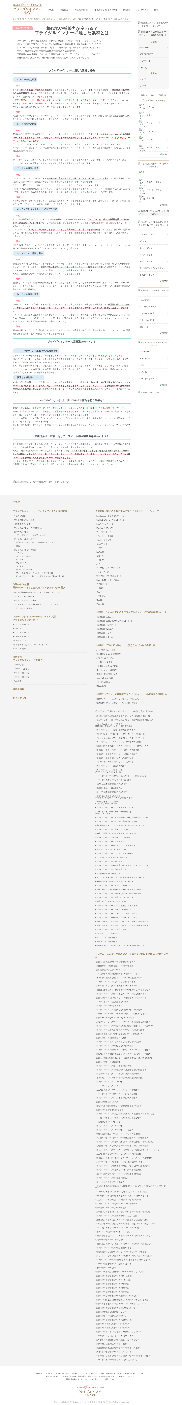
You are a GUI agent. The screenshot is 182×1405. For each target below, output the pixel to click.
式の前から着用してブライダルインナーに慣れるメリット (120, 825)
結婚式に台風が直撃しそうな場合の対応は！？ (115, 962)
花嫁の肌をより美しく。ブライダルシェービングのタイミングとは (124, 1236)
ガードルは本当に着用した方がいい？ (112, 792)
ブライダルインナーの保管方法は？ (111, 766)
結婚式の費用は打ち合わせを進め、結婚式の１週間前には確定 (122, 1300)
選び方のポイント (21, 532)
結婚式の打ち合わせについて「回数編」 (113, 1288)
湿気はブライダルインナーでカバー (111, 849)
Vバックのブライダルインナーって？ (111, 857)
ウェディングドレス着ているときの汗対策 (114, 1066)
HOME (51, 10)
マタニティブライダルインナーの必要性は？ (114, 758)
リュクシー (144, 79)
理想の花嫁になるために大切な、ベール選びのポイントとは (121, 1252)
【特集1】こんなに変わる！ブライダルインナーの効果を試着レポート (131, 612)
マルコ (99, 600)
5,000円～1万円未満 (147, 306)
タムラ (99, 592)
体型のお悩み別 (81, 10)
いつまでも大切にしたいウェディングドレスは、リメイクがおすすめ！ (126, 1224)
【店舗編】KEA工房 (104, 629)
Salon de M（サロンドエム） (108, 580)
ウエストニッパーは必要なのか (109, 788)
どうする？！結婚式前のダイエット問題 (113, 1232)
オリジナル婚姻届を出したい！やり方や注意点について (119, 978)
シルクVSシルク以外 (105, 678)
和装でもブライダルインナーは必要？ (112, 901)
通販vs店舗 (101, 686)
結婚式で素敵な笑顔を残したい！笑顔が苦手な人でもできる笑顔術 (124, 1058)
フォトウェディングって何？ (108, 1086)
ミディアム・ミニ (146, 261)
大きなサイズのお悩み (23, 608)
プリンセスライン (146, 234)
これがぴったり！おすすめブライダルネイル (114, 1336)
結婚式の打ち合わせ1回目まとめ (109, 1110)
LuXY (141, 365)
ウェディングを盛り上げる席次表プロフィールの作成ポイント (122, 1030)
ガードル (150, 139)
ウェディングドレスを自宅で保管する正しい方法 (116, 1216)
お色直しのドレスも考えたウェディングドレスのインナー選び (122, 1146)
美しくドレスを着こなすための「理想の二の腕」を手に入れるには (124, 1256)
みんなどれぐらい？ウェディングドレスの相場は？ (117, 1090)
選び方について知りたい (106, 941)
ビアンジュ (101, 596)
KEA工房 (143, 68)
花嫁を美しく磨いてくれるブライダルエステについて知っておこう (124, 1244)
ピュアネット (145, 61)
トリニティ (101, 588)
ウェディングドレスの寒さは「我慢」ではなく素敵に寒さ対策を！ (124, 1166)
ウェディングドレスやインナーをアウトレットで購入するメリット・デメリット (129, 1150)
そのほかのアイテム (24, 569)
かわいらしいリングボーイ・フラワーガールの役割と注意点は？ (123, 1022)
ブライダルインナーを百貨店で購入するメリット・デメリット (122, 865)
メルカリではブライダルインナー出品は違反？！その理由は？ (122, 1138)
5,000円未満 (144, 300)
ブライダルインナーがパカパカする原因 (113, 837)
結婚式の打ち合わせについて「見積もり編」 (114, 1320)
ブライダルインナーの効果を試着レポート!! (72, 472)
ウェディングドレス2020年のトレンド (112, 1082)
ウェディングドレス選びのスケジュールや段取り (116, 1204)
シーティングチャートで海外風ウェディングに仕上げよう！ (121, 1014)
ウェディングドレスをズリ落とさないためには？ (116, 1098)
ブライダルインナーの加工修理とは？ (112, 869)
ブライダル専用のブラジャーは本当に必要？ (114, 780)
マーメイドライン (146, 255)
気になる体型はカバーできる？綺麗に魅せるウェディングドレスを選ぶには (113, 725)
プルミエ (100, 604)
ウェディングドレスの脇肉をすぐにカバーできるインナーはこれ (41, 604)
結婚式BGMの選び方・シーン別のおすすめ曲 (115, 1018)
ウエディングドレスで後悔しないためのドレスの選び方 (119, 1010)
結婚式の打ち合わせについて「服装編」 (113, 1292)
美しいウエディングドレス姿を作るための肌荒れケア (118, 1074)
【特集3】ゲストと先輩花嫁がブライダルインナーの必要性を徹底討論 (131, 694)
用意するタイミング (22, 524)
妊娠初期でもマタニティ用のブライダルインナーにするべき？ (122, 746)
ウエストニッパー (154, 123)
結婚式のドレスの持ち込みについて (111, 1316)
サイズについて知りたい (106, 937)
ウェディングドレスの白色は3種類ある (112, 1178)
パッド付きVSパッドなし (106, 650)
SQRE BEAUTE (146, 54)
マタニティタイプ (146, 275)
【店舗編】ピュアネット (106, 625)
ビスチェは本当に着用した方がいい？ (112, 784)
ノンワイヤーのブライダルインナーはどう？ (114, 762)
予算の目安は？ (20, 516)
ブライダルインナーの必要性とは (28, 528)
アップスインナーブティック (108, 568)
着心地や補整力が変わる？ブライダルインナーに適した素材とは (123, 716)
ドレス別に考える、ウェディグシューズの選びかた (117, 1228)
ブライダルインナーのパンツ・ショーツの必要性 (116, 1094)
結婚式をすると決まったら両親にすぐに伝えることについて (121, 1304)
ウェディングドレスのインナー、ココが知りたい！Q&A (124, 711)
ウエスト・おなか (154, 182)
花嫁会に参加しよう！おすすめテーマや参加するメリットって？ (123, 990)
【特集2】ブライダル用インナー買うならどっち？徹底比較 (125, 645)
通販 (18, 546)
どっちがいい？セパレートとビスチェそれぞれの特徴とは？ (41, 576)
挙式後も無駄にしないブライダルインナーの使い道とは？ (120, 945)
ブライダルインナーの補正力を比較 (31, 535)
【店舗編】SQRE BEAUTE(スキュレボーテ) (114, 621)
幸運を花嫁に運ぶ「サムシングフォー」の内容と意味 (118, 1134)
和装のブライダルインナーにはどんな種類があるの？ (107, 803)
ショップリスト (142, 10)
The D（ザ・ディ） (104, 572)
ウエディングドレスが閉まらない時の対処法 (114, 1046)
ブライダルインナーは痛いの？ (109, 861)
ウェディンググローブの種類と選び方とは (114, 1248)
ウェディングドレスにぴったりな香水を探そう (115, 982)
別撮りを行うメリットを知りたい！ (111, 1240)
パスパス (143, 372)
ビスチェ (150, 107)
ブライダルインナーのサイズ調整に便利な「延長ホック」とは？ (123, 817)
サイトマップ (19, 698)
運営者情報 (18, 689)
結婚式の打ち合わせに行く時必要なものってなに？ (117, 1296)
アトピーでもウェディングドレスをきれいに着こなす (118, 1118)
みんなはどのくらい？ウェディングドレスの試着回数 (118, 1154)
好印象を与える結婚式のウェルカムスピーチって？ (117, 1340)
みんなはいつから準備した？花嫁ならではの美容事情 (118, 1200)
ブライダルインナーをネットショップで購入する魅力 (118, 742)
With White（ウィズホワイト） (109, 576)
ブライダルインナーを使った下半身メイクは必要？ (117, 917)
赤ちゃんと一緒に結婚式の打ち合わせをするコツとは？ (119, 1106)
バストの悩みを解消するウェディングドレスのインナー (37, 592)
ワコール (143, 86)
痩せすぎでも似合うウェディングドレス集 (114, 1352)
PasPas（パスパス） (105, 528)
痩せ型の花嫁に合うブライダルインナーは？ (114, 881)
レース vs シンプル (104, 662)
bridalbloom (144, 47)
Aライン (142, 241)
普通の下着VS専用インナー (107, 674)
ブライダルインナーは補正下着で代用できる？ (115, 730)
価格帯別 (126, 10)
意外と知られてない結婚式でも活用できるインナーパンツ (120, 889)
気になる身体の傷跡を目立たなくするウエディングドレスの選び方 (124, 1054)
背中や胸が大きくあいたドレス (152, 268)
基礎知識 (64, 10)
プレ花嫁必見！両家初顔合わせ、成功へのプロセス (117, 974)
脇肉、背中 (151, 198)
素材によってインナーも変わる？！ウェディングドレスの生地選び (124, 1158)
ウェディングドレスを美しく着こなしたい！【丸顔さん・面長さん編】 (126, 1114)
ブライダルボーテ (146, 379)
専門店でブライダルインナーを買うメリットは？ (36, 542)
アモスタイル (101, 584)
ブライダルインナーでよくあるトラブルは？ (114, 807)
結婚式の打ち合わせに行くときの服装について (115, 1308)
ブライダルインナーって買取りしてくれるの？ (115, 845)
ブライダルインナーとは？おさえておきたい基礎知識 (40, 511)
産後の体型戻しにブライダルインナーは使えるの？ (117, 833)
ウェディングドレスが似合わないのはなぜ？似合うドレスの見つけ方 (125, 1026)
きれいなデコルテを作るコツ (108, 1268)
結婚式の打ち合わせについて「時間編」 (113, 1284)
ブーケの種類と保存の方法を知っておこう (114, 1264)
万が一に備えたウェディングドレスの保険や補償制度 (118, 1174)
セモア (99, 548)
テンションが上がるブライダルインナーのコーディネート (120, 738)
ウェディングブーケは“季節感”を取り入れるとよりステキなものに (123, 1260)
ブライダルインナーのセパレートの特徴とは (34, 573)
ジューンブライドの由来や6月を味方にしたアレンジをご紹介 (121, 1192)
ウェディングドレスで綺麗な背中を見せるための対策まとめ (121, 1070)
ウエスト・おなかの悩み (24, 596)
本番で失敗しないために (24, 520)
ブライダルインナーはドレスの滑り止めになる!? (116, 821)
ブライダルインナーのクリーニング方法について (116, 1360)
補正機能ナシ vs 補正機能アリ (109, 654)
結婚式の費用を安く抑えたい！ (109, 1102)
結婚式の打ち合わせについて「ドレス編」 (114, 1280)
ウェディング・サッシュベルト (109, 1006)
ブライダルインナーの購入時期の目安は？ (114, 909)
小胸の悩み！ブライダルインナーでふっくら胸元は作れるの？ (122, 921)
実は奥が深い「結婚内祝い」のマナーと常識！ (115, 966)
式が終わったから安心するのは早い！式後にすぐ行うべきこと (122, 1196)
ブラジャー (151, 115)
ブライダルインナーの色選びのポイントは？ (114, 897)
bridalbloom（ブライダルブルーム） (111, 516)
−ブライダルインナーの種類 (24, 550)
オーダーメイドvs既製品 (106, 670)
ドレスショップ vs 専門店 (107, 666)
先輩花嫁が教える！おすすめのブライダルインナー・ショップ (127, 511)
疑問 (156, 10)
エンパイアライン (146, 248)
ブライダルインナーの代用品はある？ (112, 929)
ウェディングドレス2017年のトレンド (112, 1126)
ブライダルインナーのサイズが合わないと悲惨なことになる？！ (113, 813)
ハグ (98, 564)
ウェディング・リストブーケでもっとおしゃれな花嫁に (119, 1042)
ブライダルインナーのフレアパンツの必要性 (114, 853)
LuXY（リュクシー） (105, 524)
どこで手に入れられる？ (24, 539)
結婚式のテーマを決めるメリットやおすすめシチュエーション (122, 998)
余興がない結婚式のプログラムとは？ (112, 1344)
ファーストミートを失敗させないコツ (112, 1002)
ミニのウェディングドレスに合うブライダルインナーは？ (120, 877)
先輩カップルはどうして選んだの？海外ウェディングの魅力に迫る (124, 1212)
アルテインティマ (103, 540)
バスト (149, 174)
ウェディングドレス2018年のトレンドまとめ (115, 1130)
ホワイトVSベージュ (105, 658)
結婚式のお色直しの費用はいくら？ (111, 1312)
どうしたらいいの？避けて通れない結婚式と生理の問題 (119, 1078)
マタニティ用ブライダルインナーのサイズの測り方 (117, 750)
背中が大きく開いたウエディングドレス (30, 645)
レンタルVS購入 (103, 682)
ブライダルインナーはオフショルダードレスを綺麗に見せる (121, 776)
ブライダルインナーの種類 (154, 100)
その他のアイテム (154, 147)
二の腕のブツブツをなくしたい (109, 1122)
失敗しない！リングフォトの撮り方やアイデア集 (116, 986)
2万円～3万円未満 (146, 320)
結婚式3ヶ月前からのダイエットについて (113, 1324)
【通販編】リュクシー (105, 633)
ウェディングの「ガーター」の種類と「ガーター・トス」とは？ (123, 1050)
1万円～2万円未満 (146, 313)
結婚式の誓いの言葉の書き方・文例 (111, 1038)
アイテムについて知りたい (107, 933)
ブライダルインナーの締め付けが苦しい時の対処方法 (118, 893)
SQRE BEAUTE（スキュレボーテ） (111, 520)
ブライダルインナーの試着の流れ (110, 841)
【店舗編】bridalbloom (105, 617)
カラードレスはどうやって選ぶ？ (110, 1182)
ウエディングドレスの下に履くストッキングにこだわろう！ (121, 994)
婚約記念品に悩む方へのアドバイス (111, 970)
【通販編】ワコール (104, 637)
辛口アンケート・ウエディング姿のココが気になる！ (118, 699)
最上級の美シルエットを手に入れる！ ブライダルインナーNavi (88, 1402)
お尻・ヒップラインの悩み (25, 600)
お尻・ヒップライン (155, 190)
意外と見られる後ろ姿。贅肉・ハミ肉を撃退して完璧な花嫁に (122, 1220)
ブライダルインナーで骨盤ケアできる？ (113, 829)
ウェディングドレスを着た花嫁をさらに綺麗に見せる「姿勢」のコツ (125, 1142)
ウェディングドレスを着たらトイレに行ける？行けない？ (120, 1170)
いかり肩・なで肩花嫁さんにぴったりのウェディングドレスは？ (123, 1356)
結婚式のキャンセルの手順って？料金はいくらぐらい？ (119, 1332)
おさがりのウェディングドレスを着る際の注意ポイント (119, 1162)
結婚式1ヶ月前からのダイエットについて (113, 1328)
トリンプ (100, 560)
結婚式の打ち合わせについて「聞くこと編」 (114, 1276)
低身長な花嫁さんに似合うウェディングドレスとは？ (118, 1348)
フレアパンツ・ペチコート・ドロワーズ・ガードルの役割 (120, 734)
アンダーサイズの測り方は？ (108, 873)
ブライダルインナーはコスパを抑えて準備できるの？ (118, 905)
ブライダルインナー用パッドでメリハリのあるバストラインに (108, 771)
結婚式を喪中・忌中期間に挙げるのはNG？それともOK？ (120, 1034)
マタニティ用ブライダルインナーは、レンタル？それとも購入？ (123, 925)
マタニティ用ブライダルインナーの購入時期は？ (116, 754)
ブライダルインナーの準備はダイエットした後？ (116, 913)
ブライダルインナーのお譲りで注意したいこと (115, 885)
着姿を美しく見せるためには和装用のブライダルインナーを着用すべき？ (113, 797)
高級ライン (144, 327)
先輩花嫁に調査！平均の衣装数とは (111, 1208)
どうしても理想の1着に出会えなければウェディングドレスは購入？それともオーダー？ (130, 1187)
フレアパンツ (152, 131)
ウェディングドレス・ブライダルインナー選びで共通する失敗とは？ (125, 720)
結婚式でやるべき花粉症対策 (108, 1062)
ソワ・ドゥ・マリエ (104, 536)
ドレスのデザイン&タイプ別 (105, 10)
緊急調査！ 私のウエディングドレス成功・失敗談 (117, 703)
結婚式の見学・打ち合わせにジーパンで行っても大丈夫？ (120, 1272)
